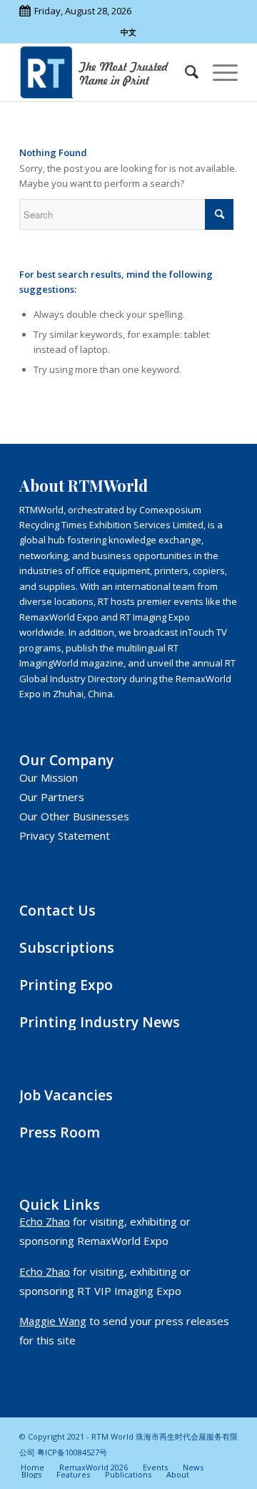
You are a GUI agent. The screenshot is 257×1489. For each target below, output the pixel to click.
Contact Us (57, 910)
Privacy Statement (64, 835)
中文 (128, 31)
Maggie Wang (52, 1321)
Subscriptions (66, 947)
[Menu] (218, 72)
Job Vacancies (66, 1095)
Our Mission (48, 777)
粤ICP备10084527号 (72, 1452)
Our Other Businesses (74, 816)
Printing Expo (66, 984)
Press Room (59, 1132)
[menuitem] (184, 72)
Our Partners (51, 797)
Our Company (66, 760)
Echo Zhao (44, 1221)
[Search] (184, 72)
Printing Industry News (99, 1022)
